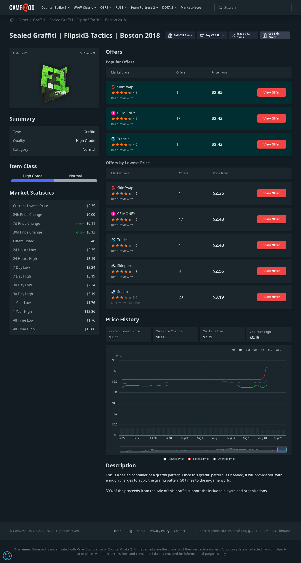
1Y (262, 350)
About (141, 531)
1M (240, 350)
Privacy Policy (160, 531)
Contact (179, 531)
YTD (270, 350)
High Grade (85, 140)
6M (255, 350)
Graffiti (39, 19)
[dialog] (7, 556)
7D (233, 350)
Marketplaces (191, 7)
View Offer (272, 92)
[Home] (11, 19)
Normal (89, 149)
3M (248, 350)
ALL (278, 350)
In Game (18, 53)
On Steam (86, 53)
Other (23, 19)
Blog (129, 531)
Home (117, 531)
